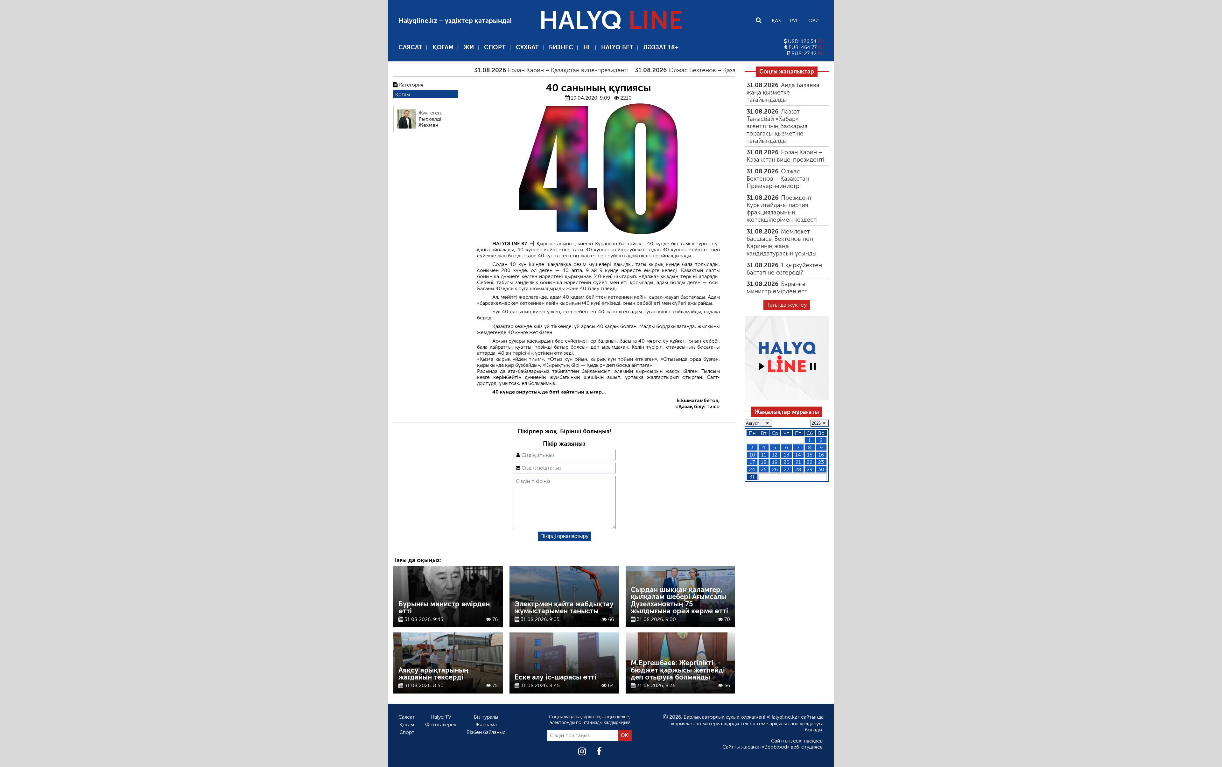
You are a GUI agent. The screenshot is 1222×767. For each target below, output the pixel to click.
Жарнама (486, 725)
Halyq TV (441, 717)
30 (821, 469)
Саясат (410, 47)
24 (752, 469)
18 (764, 462)
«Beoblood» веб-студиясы (793, 747)
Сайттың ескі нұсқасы (797, 741)
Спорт (495, 47)
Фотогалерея (440, 725)
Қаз (776, 20)
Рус (794, 20)
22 (809, 462)
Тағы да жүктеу (787, 304)
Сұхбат (527, 47)
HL (587, 47)
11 (763, 455)
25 (764, 469)
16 (821, 455)
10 (752, 455)
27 (786, 469)
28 (798, 469)
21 (798, 462)
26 (775, 469)
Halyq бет (617, 47)
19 (774, 462)
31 (752, 477)
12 (774, 455)
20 (786, 462)
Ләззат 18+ (660, 47)
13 (786, 455)
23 (821, 462)
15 (809, 455)
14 (798, 455)
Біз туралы (486, 717)
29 (809, 469)
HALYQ (611, 20)
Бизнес (561, 47)
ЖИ (469, 47)
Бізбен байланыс (486, 732)
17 (752, 462)
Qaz (813, 20)
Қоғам (442, 47)
